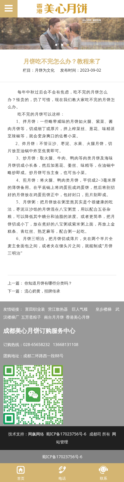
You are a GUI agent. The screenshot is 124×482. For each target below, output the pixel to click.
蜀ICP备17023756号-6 (66, 434)
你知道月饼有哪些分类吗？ (48, 283)
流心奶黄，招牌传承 (42, 291)
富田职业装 (35, 309)
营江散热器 (58, 309)
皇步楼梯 (103, 309)
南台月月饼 (54, 317)
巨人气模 (80, 309)
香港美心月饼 (78, 317)
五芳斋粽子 (31, 317)
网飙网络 (36, 434)
